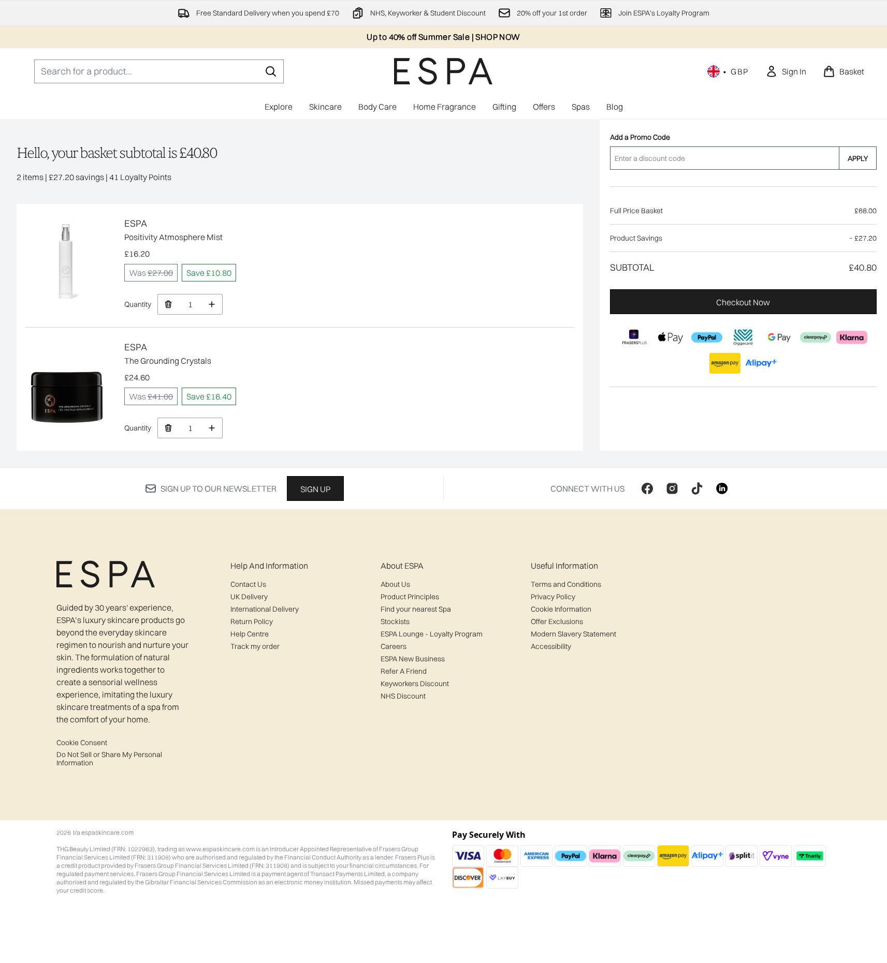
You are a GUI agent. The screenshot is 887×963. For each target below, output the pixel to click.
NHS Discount (403, 696)
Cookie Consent (81, 742)
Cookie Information (561, 609)
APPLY (858, 158)
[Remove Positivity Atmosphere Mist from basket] (168, 304)
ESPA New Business (413, 658)
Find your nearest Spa (416, 609)
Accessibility (551, 646)
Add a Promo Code (640, 137)
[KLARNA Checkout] (852, 337)
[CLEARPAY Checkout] (816, 337)
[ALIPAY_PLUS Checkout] (762, 363)
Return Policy (251, 621)
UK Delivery (249, 596)
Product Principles (410, 596)
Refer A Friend (404, 671)
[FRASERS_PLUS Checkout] (635, 337)
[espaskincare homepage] (443, 71)
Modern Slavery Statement (573, 634)
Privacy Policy (553, 596)
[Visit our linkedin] (721, 488)
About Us (395, 584)
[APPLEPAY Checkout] (671, 337)
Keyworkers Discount (415, 683)
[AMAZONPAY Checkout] (725, 363)
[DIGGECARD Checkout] (744, 337)
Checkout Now (743, 302)
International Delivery (264, 609)
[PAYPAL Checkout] (707, 337)
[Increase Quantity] (212, 304)
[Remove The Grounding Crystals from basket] (168, 428)
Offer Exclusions (557, 621)
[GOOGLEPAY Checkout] (780, 337)
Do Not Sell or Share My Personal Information (109, 758)
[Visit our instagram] (672, 488)
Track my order (255, 646)
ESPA (135, 223)
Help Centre (249, 634)
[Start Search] (271, 71)
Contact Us (248, 584)
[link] (785, 71)
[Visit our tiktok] (697, 488)
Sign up (315, 489)
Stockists (395, 621)
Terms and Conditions (566, 584)
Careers (393, 646)
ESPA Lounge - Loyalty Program (432, 634)
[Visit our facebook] (647, 488)
